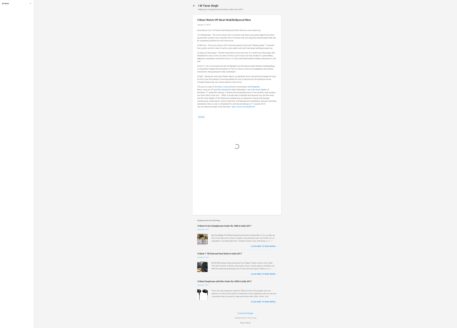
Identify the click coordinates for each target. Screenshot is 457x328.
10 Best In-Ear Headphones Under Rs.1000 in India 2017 (224, 226)
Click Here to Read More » (263, 246)
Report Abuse (245, 323)
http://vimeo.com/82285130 (243, 107)
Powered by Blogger (245, 313)
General (201, 117)
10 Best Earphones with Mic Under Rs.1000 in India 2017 (224, 281)
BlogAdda (255, 87)
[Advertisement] (290, 50)
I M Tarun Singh (208, 5)
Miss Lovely (223, 87)
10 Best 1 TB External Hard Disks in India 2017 (219, 253)
